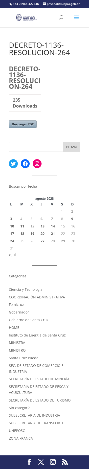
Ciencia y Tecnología (26, 289)
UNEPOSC (17, 430)
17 (12, 233)
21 (53, 233)
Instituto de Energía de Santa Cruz (37, 335)
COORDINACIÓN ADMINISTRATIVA (37, 297)
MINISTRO (17, 350)
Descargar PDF (23, 124)
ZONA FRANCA (21, 438)
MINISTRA (17, 342)
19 (32, 233)
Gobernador (19, 312)
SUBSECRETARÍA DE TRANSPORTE (36, 423)
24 (12, 241)
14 (53, 226)
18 (22, 233)
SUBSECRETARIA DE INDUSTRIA (34, 415)
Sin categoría (19, 407)
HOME (14, 327)
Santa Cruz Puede (23, 358)
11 (22, 226)
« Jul (12, 254)
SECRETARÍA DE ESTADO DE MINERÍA (39, 379)
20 (42, 233)
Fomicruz (16, 304)
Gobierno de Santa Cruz (28, 319)
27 (42, 241)
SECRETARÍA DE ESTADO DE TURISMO (40, 400)
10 (12, 226)
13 (42, 226)
